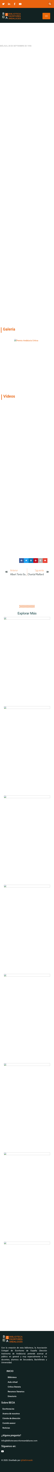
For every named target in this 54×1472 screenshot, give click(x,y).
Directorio (12, 1396)
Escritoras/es (8, 1409)
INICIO (10, 1371)
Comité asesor (8, 1423)
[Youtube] (2, 1451)
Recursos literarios (16, 1391)
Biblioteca (12, 1377)
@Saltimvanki (27, 1460)
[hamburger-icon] (46, 16)
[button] (50, 4)
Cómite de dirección (11, 1418)
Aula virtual (13, 1382)
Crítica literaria (14, 1387)
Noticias (6, 1428)
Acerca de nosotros (11, 1413)
